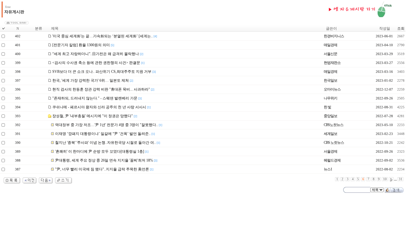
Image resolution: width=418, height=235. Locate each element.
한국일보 (330, 80)
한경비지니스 (334, 36)
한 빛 (327, 107)
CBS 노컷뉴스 (334, 142)
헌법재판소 (332, 63)
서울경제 (330, 151)
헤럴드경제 (332, 160)
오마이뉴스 (332, 89)
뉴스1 (328, 169)
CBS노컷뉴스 (333, 125)
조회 (401, 28)
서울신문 (330, 54)
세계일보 (330, 134)
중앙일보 (330, 116)
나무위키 (330, 98)
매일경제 (330, 45)
